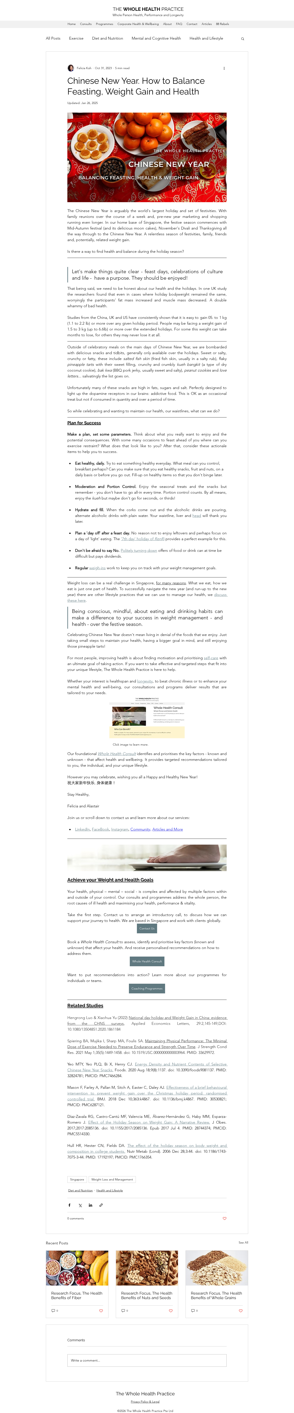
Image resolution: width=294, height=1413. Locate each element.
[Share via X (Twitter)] (80, 1205)
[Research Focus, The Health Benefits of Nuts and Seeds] (147, 1268)
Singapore (77, 1179)
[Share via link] (101, 1205)
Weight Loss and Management (112, 1179)
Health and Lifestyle (206, 38)
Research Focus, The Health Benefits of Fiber (76, 1295)
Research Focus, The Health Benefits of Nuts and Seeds (146, 1295)
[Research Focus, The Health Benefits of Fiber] (77, 1268)
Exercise (76, 38)
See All (243, 1242)
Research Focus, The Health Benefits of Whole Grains (216, 1295)
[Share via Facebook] (69, 1205)
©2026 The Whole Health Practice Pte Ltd (145, 1411)
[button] (243, 38)
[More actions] (224, 68)
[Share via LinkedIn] (90, 1205)
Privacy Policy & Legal (145, 1402)
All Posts (53, 38)
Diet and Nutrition (107, 38)
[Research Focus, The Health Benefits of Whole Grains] (217, 1268)
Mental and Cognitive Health (156, 38)
